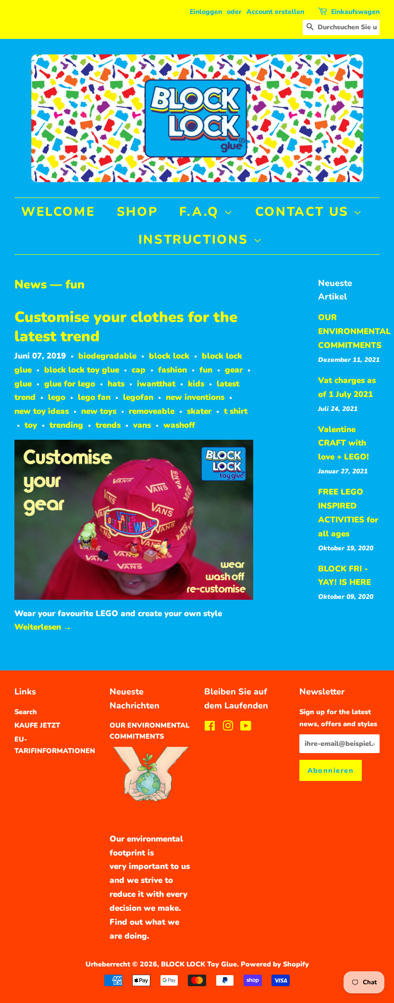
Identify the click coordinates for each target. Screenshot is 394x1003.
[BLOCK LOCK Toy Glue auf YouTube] (245, 727)
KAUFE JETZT (37, 725)
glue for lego (69, 383)
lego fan (94, 397)
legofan (138, 397)
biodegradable (107, 355)
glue (23, 383)
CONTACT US (304, 211)
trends (108, 425)
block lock (169, 355)
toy (31, 425)
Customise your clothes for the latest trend (125, 327)
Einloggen (206, 11)
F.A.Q (201, 211)
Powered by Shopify (275, 964)
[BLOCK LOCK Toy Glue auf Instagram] (227, 727)
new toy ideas (41, 411)
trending (66, 425)
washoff (179, 425)
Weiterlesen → (43, 626)
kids (196, 383)
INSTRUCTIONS (195, 239)
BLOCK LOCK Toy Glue (199, 964)
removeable (151, 411)
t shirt (235, 411)
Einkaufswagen (355, 11)
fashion (172, 369)
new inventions (195, 397)
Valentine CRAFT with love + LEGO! (343, 443)
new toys (98, 411)
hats (116, 383)
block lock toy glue (81, 369)
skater (199, 411)
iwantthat (156, 383)
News (30, 284)
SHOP (137, 211)
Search (25, 712)
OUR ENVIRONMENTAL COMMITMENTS (354, 331)
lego (56, 397)
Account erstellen (275, 11)
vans (142, 425)
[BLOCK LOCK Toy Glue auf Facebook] (209, 727)
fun (205, 369)
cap (139, 369)
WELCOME (58, 211)
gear (234, 369)
